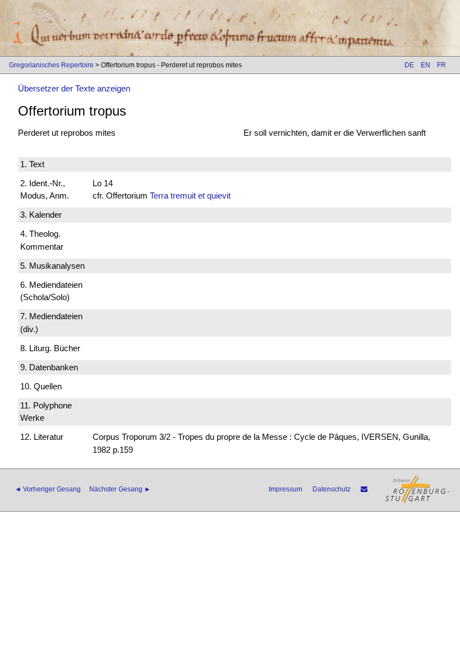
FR (441, 65)
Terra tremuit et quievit (190, 195)
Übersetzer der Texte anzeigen (74, 88)
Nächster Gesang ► (120, 489)
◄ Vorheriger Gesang (48, 489)
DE (409, 65)
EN (425, 65)
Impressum (285, 489)
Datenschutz (331, 489)
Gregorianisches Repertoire (51, 65)
